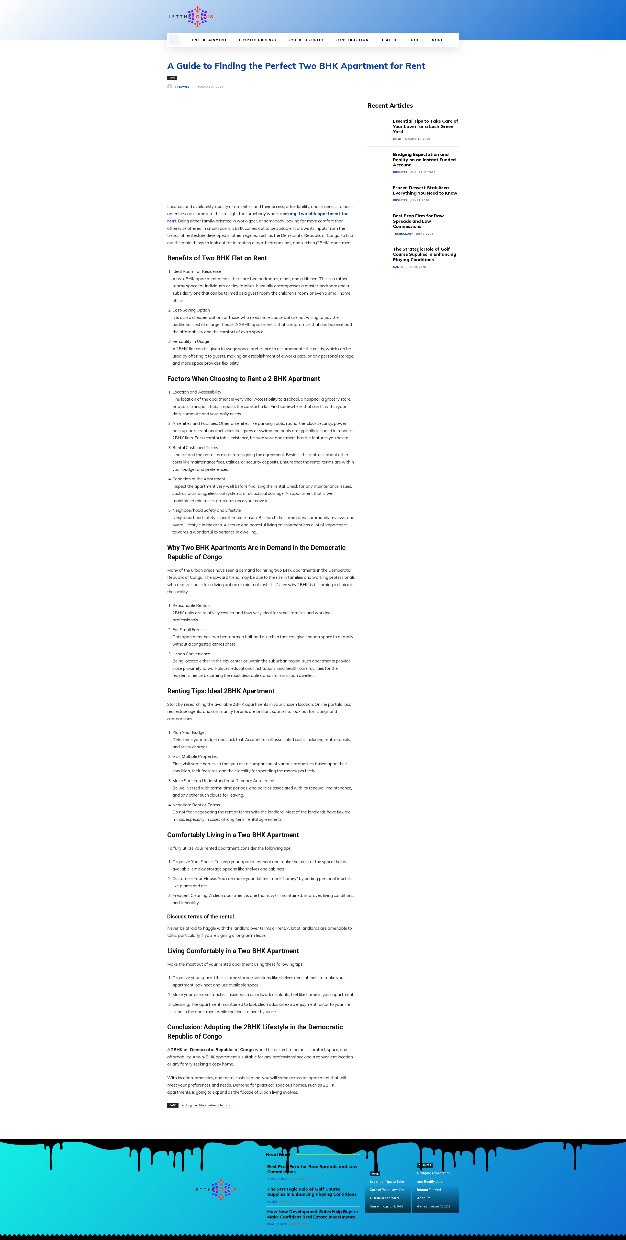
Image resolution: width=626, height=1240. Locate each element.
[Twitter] (447, 17)
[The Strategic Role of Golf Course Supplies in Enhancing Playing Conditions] (380, 255)
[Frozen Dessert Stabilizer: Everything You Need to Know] (380, 194)
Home (172, 78)
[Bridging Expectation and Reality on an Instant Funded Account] (380, 161)
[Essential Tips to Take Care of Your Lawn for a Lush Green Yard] (380, 127)
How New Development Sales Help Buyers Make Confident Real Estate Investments (312, 1214)
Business (400, 172)
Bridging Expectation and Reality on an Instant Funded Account (424, 159)
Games (398, 267)
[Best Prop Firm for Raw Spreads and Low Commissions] (380, 222)
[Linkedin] (439, 17)
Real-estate (277, 1224)
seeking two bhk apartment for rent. (206, 1105)
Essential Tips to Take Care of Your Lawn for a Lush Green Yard (425, 126)
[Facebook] (431, 17)
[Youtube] (456, 17)
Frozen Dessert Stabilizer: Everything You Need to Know (425, 190)
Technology (403, 233)
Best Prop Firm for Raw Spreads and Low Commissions (418, 221)
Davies (184, 86)
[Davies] (171, 86)
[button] (174, 40)
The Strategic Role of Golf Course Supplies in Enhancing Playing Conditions (424, 254)
